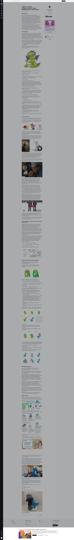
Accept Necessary (40, 535)
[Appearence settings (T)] (1, 535)
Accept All (34, 535)
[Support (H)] (1, 531)
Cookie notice (40, 533)
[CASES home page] (1, 1)
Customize (46, 535)
